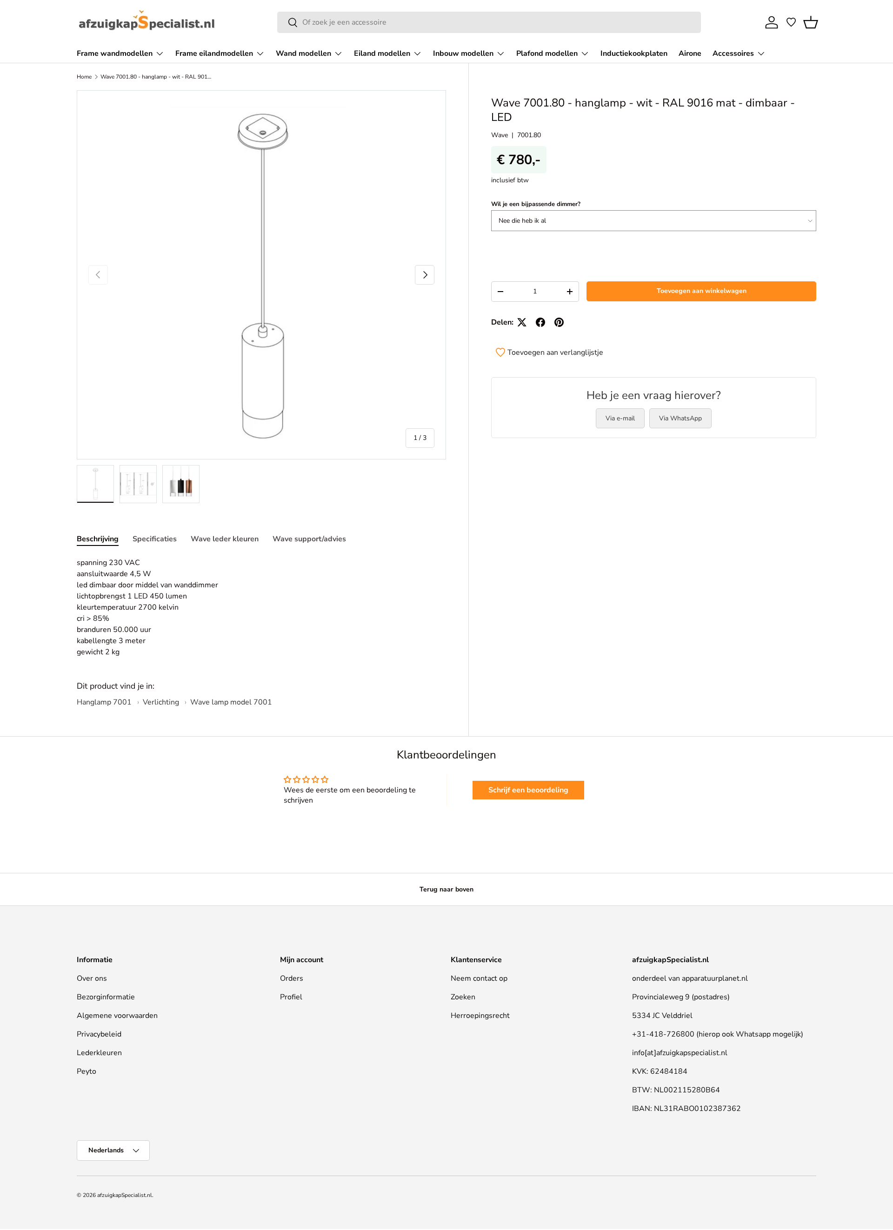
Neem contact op (479, 978)
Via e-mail (620, 418)
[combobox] (489, 22)
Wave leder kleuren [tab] (225, 539)
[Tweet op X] (522, 322)
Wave (499, 135)
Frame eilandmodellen (214, 53)
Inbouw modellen (463, 53)
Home (84, 77)
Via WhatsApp (680, 418)
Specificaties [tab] (155, 539)
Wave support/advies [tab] (309, 539)
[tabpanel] (261, 607)
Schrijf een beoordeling (528, 790)
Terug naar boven (446, 889)
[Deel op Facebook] (540, 322)
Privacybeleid (99, 1034)
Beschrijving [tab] (98, 539)
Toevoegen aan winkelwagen (701, 290)
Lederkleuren (99, 1053)
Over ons (92, 978)
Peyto (86, 1071)
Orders (291, 978)
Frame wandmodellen (115, 53)
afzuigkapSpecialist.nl (124, 1195)
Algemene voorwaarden (117, 1016)
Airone (690, 53)
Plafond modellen (547, 53)
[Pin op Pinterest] (559, 322)
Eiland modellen (382, 53)
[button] (810, 22)
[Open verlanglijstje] (791, 22)
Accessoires (733, 53)
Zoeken (463, 997)
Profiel (291, 997)
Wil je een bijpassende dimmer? (535, 204)
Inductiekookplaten (633, 53)
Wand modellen (303, 53)
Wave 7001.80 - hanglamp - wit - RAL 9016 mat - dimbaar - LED (156, 77)
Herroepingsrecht (480, 1016)
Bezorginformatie (106, 997)
